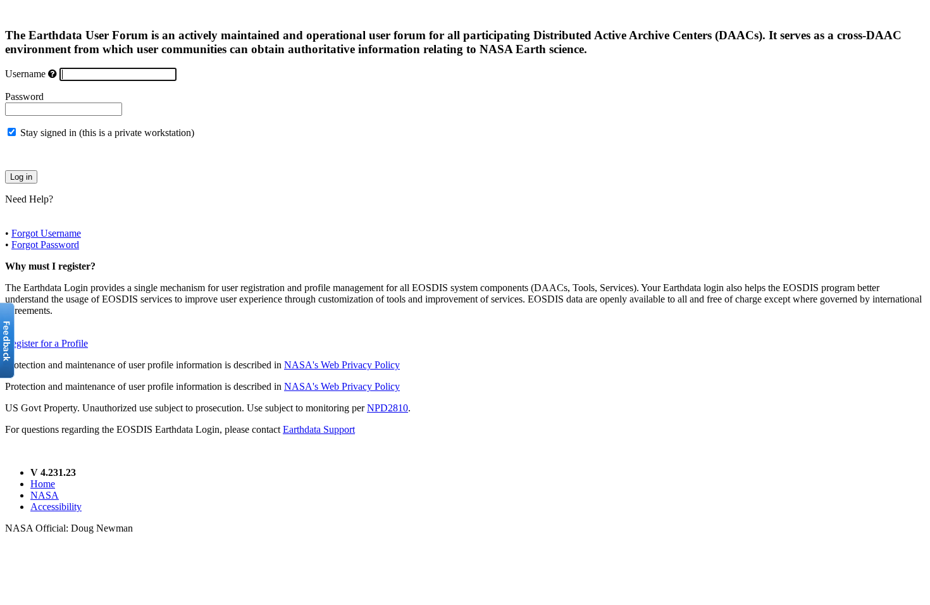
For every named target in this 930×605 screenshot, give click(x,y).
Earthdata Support (319, 429)
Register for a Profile (46, 343)
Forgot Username (46, 233)
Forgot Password (45, 244)
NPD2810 (387, 407)
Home (42, 483)
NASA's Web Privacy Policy (342, 364)
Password (24, 96)
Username (25, 73)
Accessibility (56, 506)
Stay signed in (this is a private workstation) (107, 132)
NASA (44, 495)
